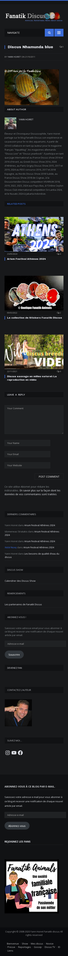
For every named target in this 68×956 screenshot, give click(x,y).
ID (59, 947)
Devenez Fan (14, 667)
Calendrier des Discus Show (20, 580)
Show (25, 943)
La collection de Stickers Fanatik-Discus (34, 318)
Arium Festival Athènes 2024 (26, 259)
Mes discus (37, 943)
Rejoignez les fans (17, 841)
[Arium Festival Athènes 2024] (34, 236)
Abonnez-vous (17, 826)
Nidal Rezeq (11, 547)
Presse (11, 947)
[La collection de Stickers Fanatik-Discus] (34, 295)
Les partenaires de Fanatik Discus (23, 604)
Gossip (38, 947)
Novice (49, 943)
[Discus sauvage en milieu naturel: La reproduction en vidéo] (34, 354)
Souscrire (14, 654)
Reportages (24, 947)
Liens (10, 950)
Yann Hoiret (14, 56)
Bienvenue (13, 943)
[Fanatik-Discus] (34, 16)
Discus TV (50, 947)
